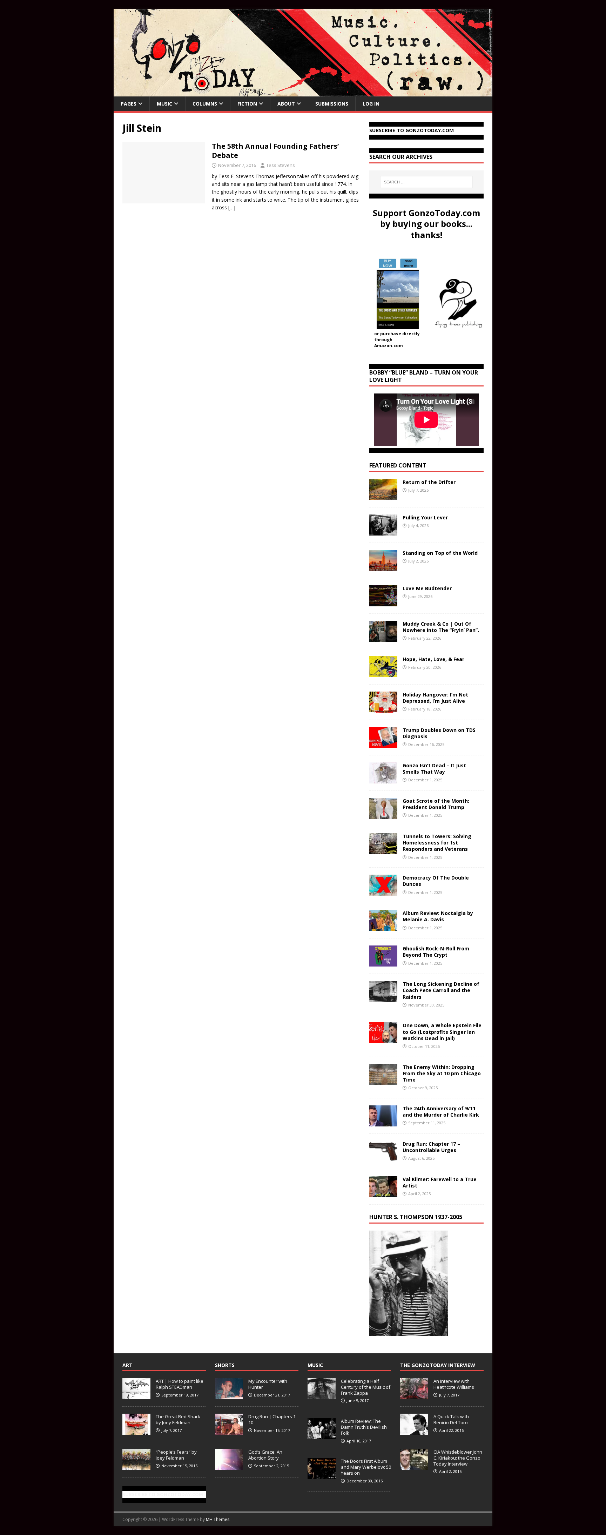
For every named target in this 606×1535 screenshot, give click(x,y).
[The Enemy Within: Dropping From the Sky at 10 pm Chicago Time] (383, 1080)
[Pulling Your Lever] (383, 531)
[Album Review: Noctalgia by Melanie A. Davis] (383, 927)
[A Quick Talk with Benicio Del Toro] (414, 1431)
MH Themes (217, 1519)
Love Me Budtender (428, 588)
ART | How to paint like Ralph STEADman (179, 1384)
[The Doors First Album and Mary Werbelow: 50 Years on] (322, 1475)
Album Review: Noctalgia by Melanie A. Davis (438, 916)
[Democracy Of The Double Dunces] (383, 891)
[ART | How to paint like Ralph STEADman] (136, 1395)
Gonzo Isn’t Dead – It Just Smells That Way (434, 768)
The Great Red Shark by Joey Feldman (178, 1419)
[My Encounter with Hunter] (229, 1395)
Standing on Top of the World (440, 553)
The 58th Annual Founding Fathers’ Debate (275, 150)
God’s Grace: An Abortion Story (265, 1455)
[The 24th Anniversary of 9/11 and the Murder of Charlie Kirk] (383, 1122)
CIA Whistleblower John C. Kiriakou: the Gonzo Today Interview (457, 1458)
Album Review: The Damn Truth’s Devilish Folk (364, 1427)
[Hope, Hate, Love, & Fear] (383, 673)
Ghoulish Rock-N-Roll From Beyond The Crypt (436, 951)
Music (164, 103)
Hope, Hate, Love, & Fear (433, 659)
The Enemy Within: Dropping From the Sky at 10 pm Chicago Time (442, 1073)
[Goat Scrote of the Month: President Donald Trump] (383, 815)
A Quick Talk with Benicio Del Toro (451, 1419)
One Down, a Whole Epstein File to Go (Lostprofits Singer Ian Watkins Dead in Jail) (442, 1031)
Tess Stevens (280, 165)
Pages (128, 103)
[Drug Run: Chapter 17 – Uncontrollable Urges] (383, 1157)
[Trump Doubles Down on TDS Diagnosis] (383, 744)
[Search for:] (426, 182)
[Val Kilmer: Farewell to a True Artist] (383, 1193)
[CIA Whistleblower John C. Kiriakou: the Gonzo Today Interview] (414, 1466)
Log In (371, 103)
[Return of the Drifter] (383, 496)
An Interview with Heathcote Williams (453, 1384)
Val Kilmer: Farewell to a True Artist (440, 1182)
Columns (205, 103)
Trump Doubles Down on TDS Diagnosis (439, 733)
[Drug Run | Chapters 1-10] (229, 1431)
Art (127, 1365)
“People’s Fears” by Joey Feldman (176, 1455)
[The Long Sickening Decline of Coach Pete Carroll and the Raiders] (383, 998)
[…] (231, 207)
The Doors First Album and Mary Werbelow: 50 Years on (366, 1467)
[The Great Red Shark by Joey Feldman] (136, 1431)
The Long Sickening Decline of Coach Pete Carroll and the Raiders (441, 990)
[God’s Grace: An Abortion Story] (229, 1466)
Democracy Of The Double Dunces (436, 880)
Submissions (331, 103)
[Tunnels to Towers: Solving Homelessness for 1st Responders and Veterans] (383, 850)
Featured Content (397, 465)
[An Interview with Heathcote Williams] (414, 1395)
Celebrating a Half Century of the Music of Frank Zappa (365, 1387)
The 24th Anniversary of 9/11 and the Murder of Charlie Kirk (441, 1111)
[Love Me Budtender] (383, 602)
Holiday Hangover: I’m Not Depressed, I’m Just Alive (435, 697)
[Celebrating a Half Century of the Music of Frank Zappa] (322, 1395)
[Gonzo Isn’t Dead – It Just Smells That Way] (383, 779)
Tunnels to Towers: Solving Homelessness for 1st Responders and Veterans (437, 842)
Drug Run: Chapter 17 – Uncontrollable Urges (431, 1146)
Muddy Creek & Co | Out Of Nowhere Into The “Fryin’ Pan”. (441, 626)
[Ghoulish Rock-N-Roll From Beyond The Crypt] (383, 962)
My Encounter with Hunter (267, 1384)
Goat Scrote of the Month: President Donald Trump (436, 803)
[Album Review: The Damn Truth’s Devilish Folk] (322, 1435)
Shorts (225, 1365)
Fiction (247, 103)
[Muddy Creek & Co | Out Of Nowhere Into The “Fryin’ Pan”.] (383, 637)
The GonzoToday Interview (437, 1365)
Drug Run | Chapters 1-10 (272, 1419)
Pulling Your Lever (425, 517)
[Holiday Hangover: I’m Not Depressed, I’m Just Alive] (383, 708)
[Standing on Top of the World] (383, 567)
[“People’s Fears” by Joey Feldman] (136, 1466)
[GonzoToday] (303, 92)
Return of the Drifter (429, 482)
